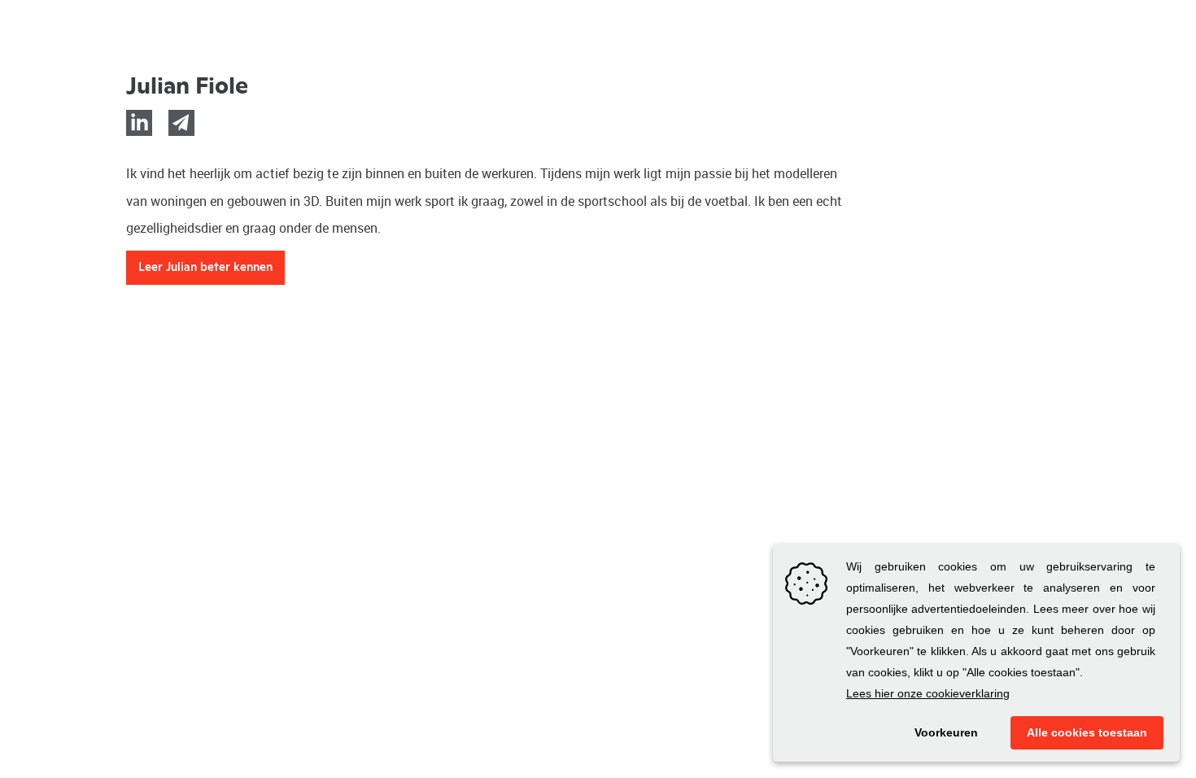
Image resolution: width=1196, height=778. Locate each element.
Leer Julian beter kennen (205, 267)
